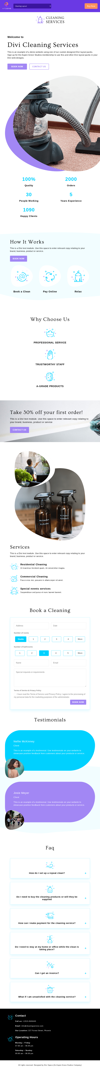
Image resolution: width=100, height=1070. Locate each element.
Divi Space (48, 1065)
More (80, 639)
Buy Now (91, 6)
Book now (78, 702)
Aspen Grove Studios (64, 1065)
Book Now (17, 67)
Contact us (39, 67)
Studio (21, 639)
